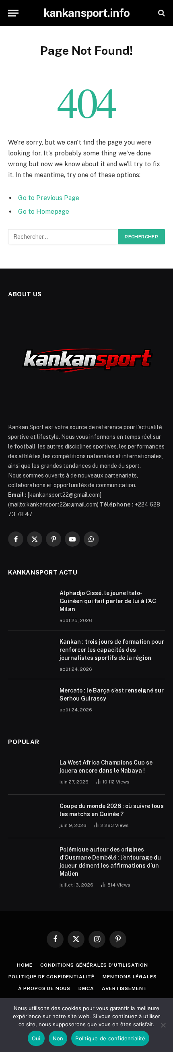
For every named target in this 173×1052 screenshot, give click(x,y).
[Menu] (13, 13)
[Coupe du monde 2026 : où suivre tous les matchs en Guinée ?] (30, 816)
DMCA (86, 988)
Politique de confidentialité (51, 977)
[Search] (161, 13)
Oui (36, 1038)
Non (58, 1038)
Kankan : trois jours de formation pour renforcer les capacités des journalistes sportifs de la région (112, 650)
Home (24, 965)
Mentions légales (130, 977)
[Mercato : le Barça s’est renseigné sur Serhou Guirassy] (30, 701)
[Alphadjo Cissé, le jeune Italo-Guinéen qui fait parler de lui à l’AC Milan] (30, 603)
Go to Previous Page (48, 198)
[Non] (163, 1025)
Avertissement (124, 988)
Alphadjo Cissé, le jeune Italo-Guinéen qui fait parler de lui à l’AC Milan (108, 601)
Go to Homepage (43, 211)
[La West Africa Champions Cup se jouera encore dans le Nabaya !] (30, 773)
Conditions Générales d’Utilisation (94, 965)
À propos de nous (44, 988)
